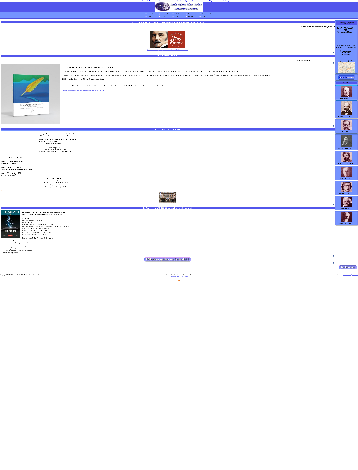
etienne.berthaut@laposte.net (350, 275)
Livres (163, 16)
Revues (177, 16)
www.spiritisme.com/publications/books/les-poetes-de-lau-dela (83, 91)
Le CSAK (164, 14)
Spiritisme (178, 14)
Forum (150, 16)
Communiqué (206, 14)
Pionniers (191, 14)
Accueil (150, 14)
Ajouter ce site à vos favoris (179, 277)
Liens (203, 16)
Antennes (191, 16)
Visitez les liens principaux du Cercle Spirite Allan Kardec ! (167, 50)
